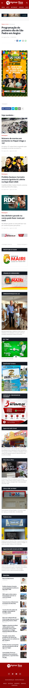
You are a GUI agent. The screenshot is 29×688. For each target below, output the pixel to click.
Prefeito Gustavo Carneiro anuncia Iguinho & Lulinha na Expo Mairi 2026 (13, 179)
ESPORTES (17, 683)
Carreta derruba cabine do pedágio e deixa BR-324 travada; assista (9, 611)
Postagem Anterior (7, 244)
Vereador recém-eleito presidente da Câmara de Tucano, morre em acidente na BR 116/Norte (10, 638)
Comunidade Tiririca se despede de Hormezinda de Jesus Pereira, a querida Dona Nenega (10, 655)
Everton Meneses (19, 679)
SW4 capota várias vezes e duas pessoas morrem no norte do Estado (9, 595)
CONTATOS (14, 685)
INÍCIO (3, 7)
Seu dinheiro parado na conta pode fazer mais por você (13, 218)
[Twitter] (20, 41)
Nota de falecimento (8, 578)
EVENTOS (21, 7)
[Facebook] (17, 41)
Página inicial (5, 24)
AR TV (7, 7)
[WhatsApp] (26, 41)
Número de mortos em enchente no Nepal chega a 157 (14, 140)
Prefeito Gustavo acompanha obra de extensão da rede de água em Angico (10, 646)
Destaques (12, 24)
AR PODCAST (14, 7)
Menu (2, 3)
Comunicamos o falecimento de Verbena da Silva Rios (10, 602)
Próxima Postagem (22, 244)
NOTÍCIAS (10, 683)
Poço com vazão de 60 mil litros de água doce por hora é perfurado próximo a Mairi (10, 619)
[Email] (23, 41)
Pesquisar (27, 3)
